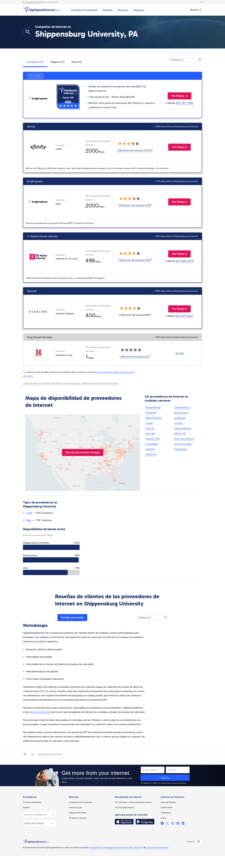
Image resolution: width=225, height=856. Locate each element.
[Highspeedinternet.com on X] (167, 824)
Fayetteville (151, 443)
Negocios (138, 10)
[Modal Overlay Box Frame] (112, 775)
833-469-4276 (185, 261)
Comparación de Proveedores (80, 802)
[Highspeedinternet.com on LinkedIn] (183, 824)
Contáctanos (166, 813)
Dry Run (178, 423)
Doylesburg (180, 449)
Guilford (149, 449)
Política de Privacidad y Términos (128, 847)
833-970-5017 (184, 316)
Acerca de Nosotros (168, 802)
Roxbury (149, 428)
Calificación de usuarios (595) (134, 260)
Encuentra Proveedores (84, 10)
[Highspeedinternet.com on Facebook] (162, 824)
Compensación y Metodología (101, 847)
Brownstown (181, 412)
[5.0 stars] (137, 144)
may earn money (32, 2)
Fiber (28, 520)
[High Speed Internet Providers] (41, 9)
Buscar (195, 9)
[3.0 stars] (128, 144)
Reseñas (107, 10)
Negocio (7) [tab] (57, 61)
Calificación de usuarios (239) (134, 205)
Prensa (163, 818)
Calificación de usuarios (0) (134, 356)
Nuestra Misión (167, 807)
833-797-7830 (184, 103)
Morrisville (150, 412)
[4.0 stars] (133, 144)
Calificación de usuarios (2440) (134, 150)
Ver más (179, 353)
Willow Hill (179, 433)
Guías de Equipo (75, 807)
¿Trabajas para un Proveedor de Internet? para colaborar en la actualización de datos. (71, 383)
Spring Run (180, 417)
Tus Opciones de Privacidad (157, 847)
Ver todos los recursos (77, 818)
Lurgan (149, 423)
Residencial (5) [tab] (35, 61)
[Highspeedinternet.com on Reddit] (177, 824)
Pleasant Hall (152, 438)
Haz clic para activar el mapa (82, 452)
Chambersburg (182, 407)
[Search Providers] (52, 815)
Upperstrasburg (182, 428)
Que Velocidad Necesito (124, 807)
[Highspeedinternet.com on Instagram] (172, 824)
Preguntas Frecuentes (77, 813)
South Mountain (183, 443)
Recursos (123, 10)
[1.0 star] (120, 144)
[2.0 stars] (124, 144)
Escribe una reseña (72, 617)
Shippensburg (152, 407)
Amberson (151, 454)
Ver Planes (176, 95)
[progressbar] (51, 547)
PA (32, 754)
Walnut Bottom (153, 417)
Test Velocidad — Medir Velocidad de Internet (133, 802)
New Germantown (184, 438)
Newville (150, 433)
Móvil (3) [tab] (76, 61)
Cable (29, 512)
